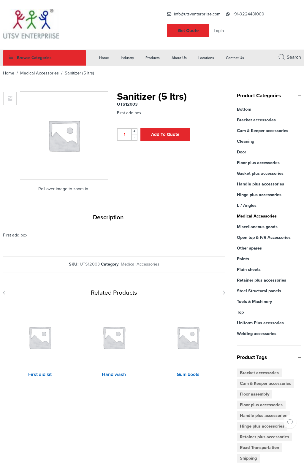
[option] (10, 98)
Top (240, 312)
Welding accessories (256, 333)
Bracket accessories (256, 120)
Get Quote (188, 30)
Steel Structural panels (259, 290)
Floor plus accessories (258, 162)
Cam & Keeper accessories (262, 130)
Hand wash (114, 374)
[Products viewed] (290, 421)
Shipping (248, 458)
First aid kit (40, 374)
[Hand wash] (114, 337)
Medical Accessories (39, 73)
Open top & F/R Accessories (264, 237)
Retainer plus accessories (261, 280)
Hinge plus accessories (259, 194)
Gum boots (188, 374)
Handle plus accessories (260, 184)
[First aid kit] (40, 337)
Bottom (244, 109)
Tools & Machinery (254, 301)
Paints (243, 258)
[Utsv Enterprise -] (31, 23)
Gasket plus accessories (260, 173)
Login (219, 30)
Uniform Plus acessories (260, 322)
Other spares (249, 248)
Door (241, 152)
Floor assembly (254, 394)
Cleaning (245, 141)
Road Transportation (259, 447)
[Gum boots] (188, 337)
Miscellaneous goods (257, 226)
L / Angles (246, 205)
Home (8, 73)
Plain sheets (249, 269)
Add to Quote (165, 134)
